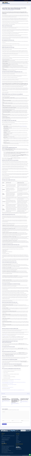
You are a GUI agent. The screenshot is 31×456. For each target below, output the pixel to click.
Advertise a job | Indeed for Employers (11, 384)
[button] (27, 2)
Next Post (28, 393)
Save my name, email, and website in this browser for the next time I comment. (12, 422)
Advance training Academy (5, 400)
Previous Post (3, 393)
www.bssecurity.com (4, 387)
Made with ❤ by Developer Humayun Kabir (26, 455)
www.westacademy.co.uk (10, 387)
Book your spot (6, 335)
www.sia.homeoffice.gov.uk (17, 379)
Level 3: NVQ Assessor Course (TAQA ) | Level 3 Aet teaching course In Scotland (6, 399)
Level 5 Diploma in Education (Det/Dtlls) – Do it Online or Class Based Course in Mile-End (24, 399)
